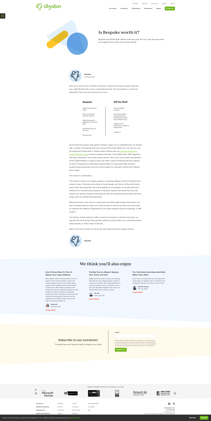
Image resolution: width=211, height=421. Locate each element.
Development (148, 8)
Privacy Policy (76, 410)
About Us (144, 3)
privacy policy (75, 418)
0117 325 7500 (170, 410)
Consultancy (124, 8)
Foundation (91, 407)
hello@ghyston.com (169, 408)
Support (158, 8)
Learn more (50, 310)
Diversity (74, 413)
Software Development (43, 413)
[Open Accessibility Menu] (2, 16)
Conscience (154, 3)
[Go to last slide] (36, 393)
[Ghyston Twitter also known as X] (174, 404)
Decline (192, 418)
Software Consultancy (42, 407)
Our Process (112, 8)
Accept (204, 418)
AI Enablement (136, 8)
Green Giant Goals (93, 403)
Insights (164, 3)
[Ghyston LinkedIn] (169, 404)
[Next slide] (174, 393)
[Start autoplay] (35, 389)
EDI (89, 410)
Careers (172, 3)
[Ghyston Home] (48, 6)
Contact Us (170, 8)
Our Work (135, 3)
